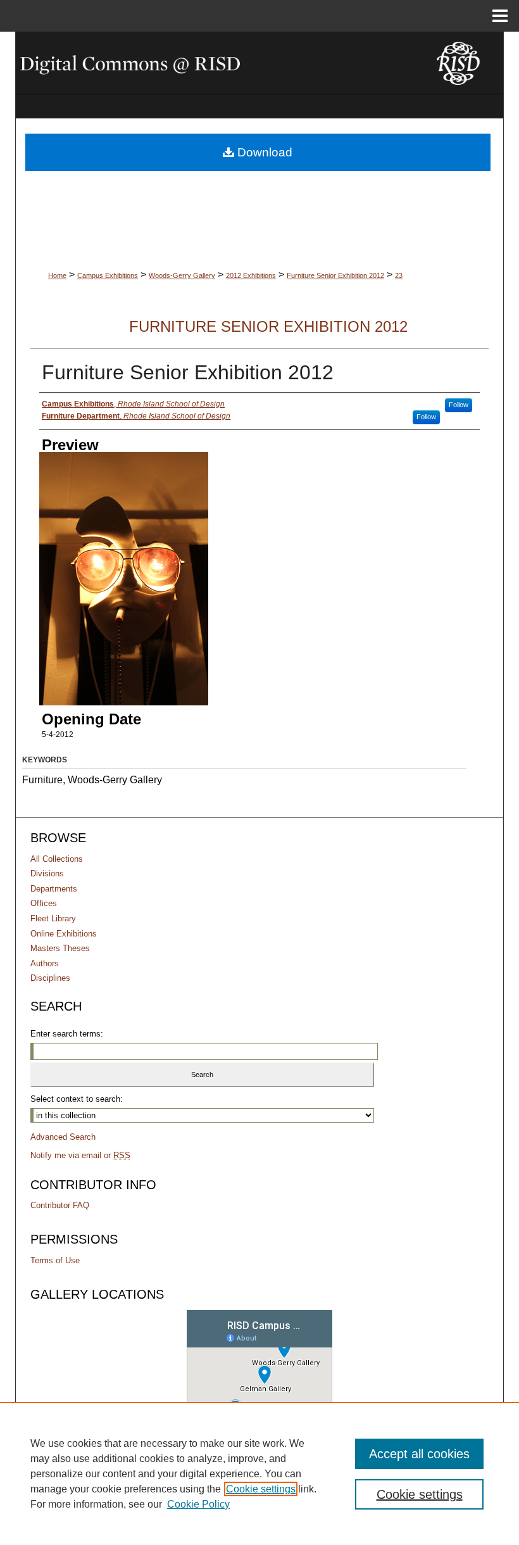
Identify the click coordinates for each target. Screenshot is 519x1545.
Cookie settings (261, 1489)
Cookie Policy (198, 1504)
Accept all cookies (419, 1454)
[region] (259, 1473)
